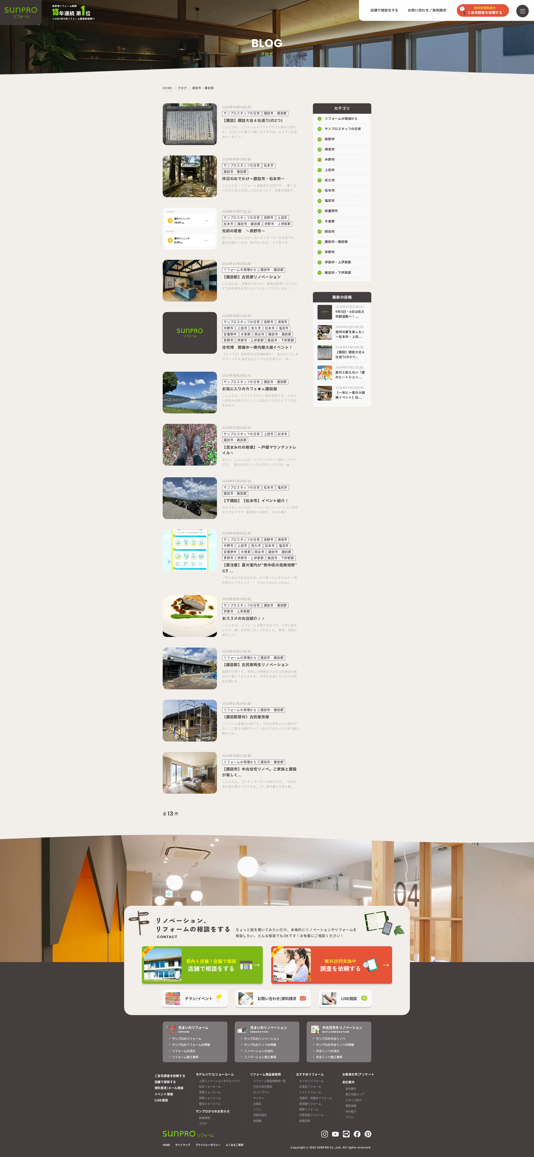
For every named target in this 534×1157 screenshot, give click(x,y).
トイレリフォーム (310, 1092)
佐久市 (330, 180)
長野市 (330, 139)
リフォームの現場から (341, 118)
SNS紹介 (350, 1111)
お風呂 (257, 1103)
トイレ (257, 1109)
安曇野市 (331, 211)
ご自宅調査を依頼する (170, 1076)
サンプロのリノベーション (261, 1038)
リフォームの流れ (183, 1051)
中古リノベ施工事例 (329, 1057)
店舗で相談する (165, 1082)
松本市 (330, 190)
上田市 (330, 170)
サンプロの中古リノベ (330, 1038)
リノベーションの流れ (258, 1051)
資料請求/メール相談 (169, 1088)
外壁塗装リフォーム (311, 1115)
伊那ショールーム (210, 1098)
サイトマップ (182, 1145)
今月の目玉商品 (262, 1086)
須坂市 (330, 149)
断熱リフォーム (308, 1109)
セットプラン (261, 1092)
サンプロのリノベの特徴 (260, 1044)
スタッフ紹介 (353, 1100)
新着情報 (204, 1118)
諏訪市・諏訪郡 (336, 242)
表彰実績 (350, 1106)
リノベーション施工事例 (260, 1057)
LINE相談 (161, 1100)
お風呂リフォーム (310, 1086)
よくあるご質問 (234, 1145)
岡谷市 (330, 231)
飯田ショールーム (210, 1103)
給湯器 (257, 1121)
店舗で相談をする (384, 10)
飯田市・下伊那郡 (338, 272)
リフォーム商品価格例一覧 (269, 1081)
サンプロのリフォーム (186, 1038)
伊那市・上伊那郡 (338, 262)
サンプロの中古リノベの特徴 (335, 1044)
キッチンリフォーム (311, 1081)
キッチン (258, 1098)
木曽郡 (330, 221)
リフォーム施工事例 (185, 1057)
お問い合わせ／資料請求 (427, 10)
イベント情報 (164, 1094)
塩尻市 (330, 200)
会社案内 (350, 1088)
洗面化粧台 (260, 1115)
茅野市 (330, 252)
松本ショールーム (210, 1086)
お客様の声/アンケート (358, 1074)
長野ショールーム (210, 1092)
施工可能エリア (354, 1094)
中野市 (330, 159)
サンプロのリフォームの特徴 (191, 1044)
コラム (349, 1117)
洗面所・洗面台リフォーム (315, 1098)
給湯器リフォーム (310, 1103)
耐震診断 (304, 1121)
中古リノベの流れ (327, 1051)
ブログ (203, 1123)
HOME (166, 1145)
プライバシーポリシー (207, 1145)
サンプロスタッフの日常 (343, 129)
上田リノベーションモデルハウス (219, 1081)
